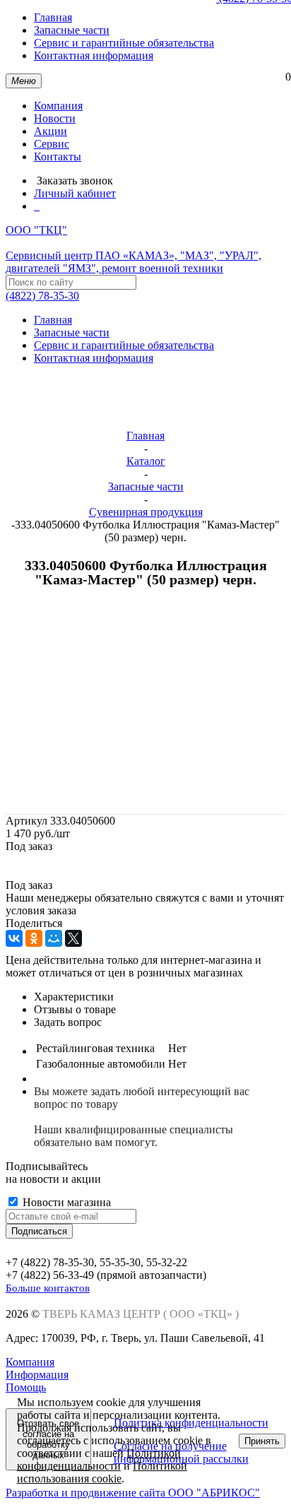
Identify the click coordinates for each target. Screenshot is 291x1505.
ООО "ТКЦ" (133, 249)
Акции (50, 131)
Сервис (51, 144)
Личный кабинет (75, 193)
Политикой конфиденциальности (99, 1459)
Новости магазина (65, 1202)
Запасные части (71, 30)
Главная (53, 17)
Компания (58, 106)
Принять (262, 1441)
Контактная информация (93, 55)
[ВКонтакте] (14, 938)
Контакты (57, 156)
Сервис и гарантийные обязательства (124, 43)
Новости (55, 118)
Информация (37, 1375)
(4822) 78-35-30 (42, 296)
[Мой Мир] (53, 938)
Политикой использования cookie (102, 1472)
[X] (73, 938)
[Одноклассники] (33, 938)
